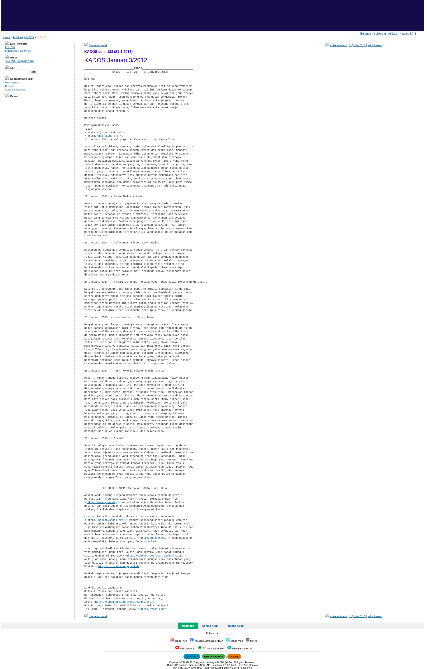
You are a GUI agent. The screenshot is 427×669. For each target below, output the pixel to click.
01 (350, 45)
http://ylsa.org (152, 609)
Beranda (365, 33)
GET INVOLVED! (213, 656)
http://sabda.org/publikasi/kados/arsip (124, 602)
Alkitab (392, 33)
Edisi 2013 (359, 45)
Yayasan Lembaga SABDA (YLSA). (214, 662)
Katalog (404, 33)
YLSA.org (379, 33)
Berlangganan (12, 82)
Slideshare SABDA (241, 648)
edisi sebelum (338, 45)
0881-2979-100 (186, 667)
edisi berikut (375, 45)
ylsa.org (234, 667)
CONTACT (192, 656)
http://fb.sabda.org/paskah (118, 566)
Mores (253, 640)
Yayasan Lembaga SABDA (208, 640)
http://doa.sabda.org (103, 136)
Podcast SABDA (215, 648)
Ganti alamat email (15, 89)
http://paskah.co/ (153, 538)
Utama (6, 37)
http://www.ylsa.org (102, 502)
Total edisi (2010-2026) (19, 61)
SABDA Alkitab (187, 648)
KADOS (29, 37)
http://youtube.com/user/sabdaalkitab (154, 555)
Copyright (174, 662)
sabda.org (246, 667)
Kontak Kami (210, 625)
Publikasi (18, 37)
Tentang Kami (235, 625)
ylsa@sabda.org (213, 667)
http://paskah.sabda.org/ (106, 520)
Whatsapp (187, 625)
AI (412, 33)
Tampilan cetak (98, 45)
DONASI (234, 656)
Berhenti (9, 86)
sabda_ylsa (180, 640)
